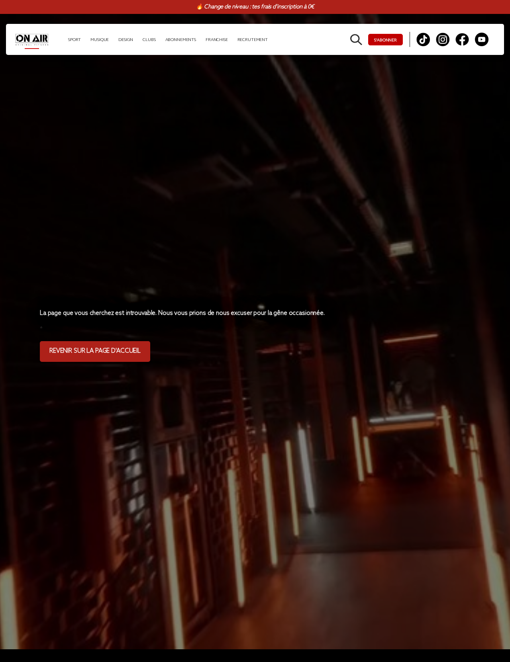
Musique (99, 39)
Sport (74, 39)
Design (125, 39)
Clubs (149, 39)
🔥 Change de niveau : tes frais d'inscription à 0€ (255, 7)
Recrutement (252, 39)
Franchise (217, 39)
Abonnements (180, 39)
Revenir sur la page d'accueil (95, 351)
